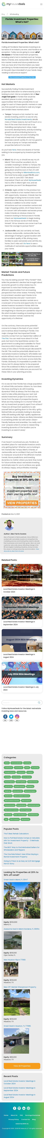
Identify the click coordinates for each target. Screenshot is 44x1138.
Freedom (30, 772)
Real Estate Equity (33, 805)
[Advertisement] (18, 737)
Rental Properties (25, 810)
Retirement (8, 815)
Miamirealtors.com (31, 172)
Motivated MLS (17, 791)
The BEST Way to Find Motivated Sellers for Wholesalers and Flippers (22, 848)
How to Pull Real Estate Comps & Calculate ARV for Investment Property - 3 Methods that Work (22, 840)
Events (27, 767)
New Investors (26, 800)
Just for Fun (8, 786)
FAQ (21, 1115)
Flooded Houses (10, 772)
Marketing (30, 786)
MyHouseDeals (35, 180)
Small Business (33, 815)
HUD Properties (21, 782)
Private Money (21, 805)
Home (6, 1115)
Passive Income (9, 805)
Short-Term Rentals (20, 815)
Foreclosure (21, 772)
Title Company (14, 819)
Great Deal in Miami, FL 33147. (16, 879)
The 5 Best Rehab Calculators (16, 833)
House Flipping (9, 782)
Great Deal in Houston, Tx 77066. (17, 1026)
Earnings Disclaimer (32, 1115)
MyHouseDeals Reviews (12, 800)
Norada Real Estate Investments (18, 119)
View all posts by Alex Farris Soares (21, 550)
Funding (7, 777)
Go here (26, 243)
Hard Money (16, 777)
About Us (14, 1115)
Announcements (16, 763)
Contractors (8, 767)
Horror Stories (27, 777)
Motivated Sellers (30, 791)
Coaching (27, 763)
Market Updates (19, 786)
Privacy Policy (14, 1119)
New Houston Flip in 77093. (15, 960)
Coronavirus (18, 767)
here (14, 150)
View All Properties (22, 1066)
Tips (6, 819)
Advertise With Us (22, 1124)
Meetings (8, 791)
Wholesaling (14, 14)
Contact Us (25, 1119)
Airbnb (7, 763)
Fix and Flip (35, 767)
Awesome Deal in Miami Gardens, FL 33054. (22, 929)
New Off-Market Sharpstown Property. (20, 987)
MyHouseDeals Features (21, 796)
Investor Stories (32, 782)
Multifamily (8, 796)
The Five (5, 338)
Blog (3, 14)
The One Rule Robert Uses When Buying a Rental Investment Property (21, 855)
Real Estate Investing (11, 810)
